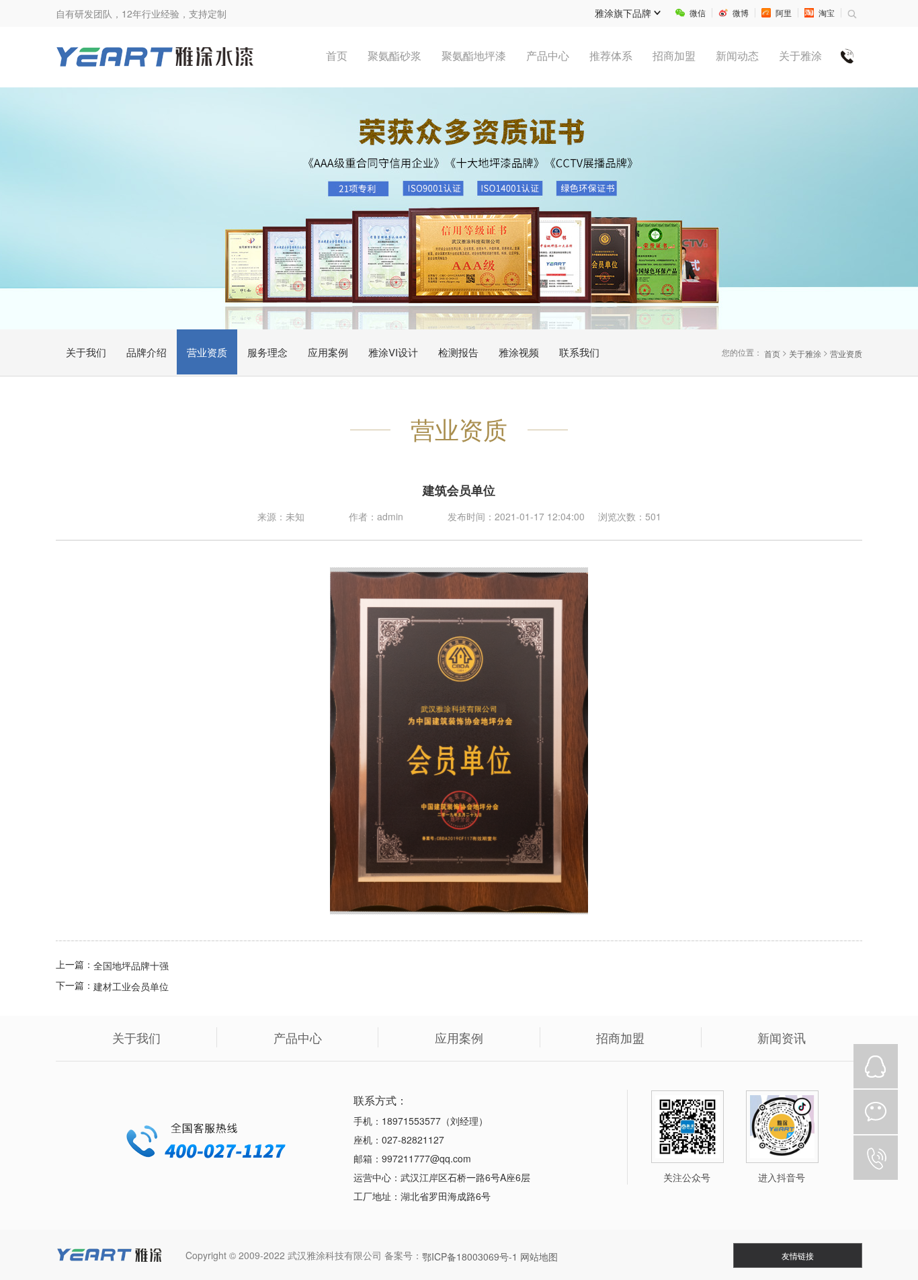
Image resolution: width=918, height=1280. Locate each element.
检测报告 (458, 352)
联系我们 (579, 352)
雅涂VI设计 (393, 352)
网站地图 (539, 1256)
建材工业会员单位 (131, 986)
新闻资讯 (781, 1037)
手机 (875, 1157)
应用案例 (328, 352)
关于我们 (86, 352)
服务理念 (267, 352)
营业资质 (207, 352)
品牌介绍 (146, 352)
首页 (772, 353)
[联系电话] (847, 56)
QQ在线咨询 (875, 1066)
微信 (875, 1112)
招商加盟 (620, 1037)
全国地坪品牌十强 (131, 966)
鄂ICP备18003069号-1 (469, 1256)
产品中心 (298, 1037)
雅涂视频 (519, 352)
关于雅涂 (805, 353)
